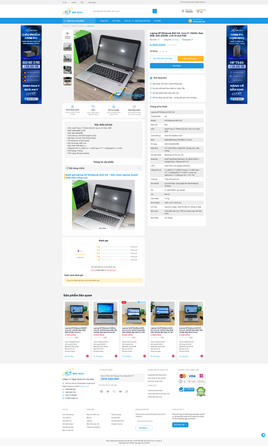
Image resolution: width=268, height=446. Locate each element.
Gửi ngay (143, 428)
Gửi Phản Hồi (179, 425)
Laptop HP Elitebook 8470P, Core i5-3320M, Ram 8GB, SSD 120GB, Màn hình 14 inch (191, 330)
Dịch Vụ (128, 21)
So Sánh (157, 21)
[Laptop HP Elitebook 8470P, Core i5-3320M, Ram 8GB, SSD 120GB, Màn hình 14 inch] (191, 313)
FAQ (82, 2)
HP (192, 40)
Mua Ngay (177, 66)
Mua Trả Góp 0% (190, 59)
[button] (141, 65)
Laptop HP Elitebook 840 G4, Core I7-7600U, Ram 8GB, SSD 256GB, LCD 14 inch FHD (176, 34)
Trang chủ (104, 21)
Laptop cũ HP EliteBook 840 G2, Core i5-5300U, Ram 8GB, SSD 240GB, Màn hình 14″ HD (162, 330)
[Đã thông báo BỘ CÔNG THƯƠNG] (186, 392)
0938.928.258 (70, 389)
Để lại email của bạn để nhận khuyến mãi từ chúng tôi (151, 415)
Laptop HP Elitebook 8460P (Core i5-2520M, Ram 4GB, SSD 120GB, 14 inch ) (76, 330)
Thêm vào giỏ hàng (164, 59)
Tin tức (64, 2)
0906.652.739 (70, 392)
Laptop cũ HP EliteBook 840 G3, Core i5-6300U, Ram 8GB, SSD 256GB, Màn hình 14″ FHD (133, 330)
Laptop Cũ (90, 26)
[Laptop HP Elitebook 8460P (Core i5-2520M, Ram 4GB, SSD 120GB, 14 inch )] (77, 313)
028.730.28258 (71, 395)
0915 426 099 (199, 22)
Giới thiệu (116, 21)
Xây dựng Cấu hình (142, 21)
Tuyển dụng (92, 2)
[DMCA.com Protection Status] (201, 392)
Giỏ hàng (203, 9)
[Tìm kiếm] (155, 11)
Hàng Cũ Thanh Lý (78, 26)
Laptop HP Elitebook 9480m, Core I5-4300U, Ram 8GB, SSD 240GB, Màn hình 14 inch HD (105, 330)
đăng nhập (100, 270)
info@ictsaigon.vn (71, 398)
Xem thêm (102, 228)
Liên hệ (74, 2)
